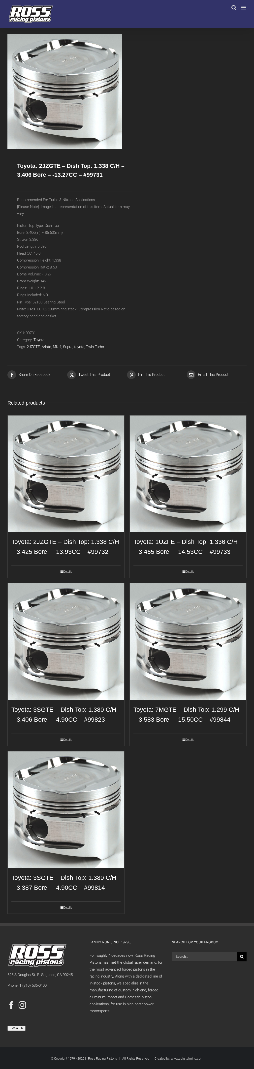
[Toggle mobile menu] (244, 7)
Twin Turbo (95, 347)
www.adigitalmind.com (187, 1058)
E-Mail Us (16, 1028)
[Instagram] (22, 1005)
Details (67, 571)
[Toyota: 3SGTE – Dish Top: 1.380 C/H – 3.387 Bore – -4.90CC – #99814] (66, 809)
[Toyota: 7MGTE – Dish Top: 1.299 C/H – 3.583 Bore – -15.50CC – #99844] (188, 641)
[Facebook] (11, 1005)
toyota (79, 347)
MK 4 (57, 347)
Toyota (38, 340)
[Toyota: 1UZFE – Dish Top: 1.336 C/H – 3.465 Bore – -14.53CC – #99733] (188, 474)
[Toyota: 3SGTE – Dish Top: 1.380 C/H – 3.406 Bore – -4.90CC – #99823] (66, 641)
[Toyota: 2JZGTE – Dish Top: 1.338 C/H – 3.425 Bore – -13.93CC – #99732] (66, 474)
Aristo (46, 347)
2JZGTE (33, 347)
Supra (67, 347)
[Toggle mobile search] (233, 7)
